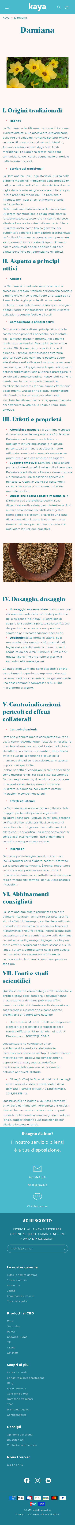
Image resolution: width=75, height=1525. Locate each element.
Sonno (11, 1290)
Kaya (6, 17)
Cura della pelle (17, 1301)
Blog (10, 1383)
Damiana (20, 17)
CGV (10, 1404)
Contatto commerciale (22, 1445)
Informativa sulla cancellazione (43, 1514)
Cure (10, 1321)
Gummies (13, 1326)
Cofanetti (13, 1352)
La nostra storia (17, 1372)
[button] (7, 7)
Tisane (11, 1347)
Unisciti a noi (15, 1439)
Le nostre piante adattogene (25, 1377)
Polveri (11, 1331)
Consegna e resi (17, 1393)
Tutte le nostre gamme (22, 1274)
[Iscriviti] (64, 1249)
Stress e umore (17, 1280)
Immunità (13, 1285)
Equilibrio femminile (20, 1296)
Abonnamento (16, 1388)
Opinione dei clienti (20, 1434)
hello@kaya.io (37, 1184)
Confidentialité (17, 1414)
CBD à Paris (15, 1464)
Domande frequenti (20, 1398)
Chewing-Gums (17, 1336)
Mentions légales (18, 1409)
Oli (9, 1342)
